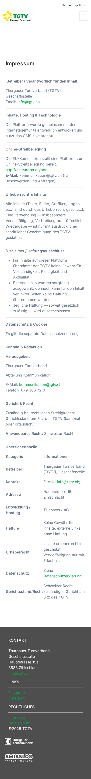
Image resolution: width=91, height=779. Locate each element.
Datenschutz (19, 723)
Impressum (18, 717)
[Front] (17, 16)
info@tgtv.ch (29, 101)
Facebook (17, 692)
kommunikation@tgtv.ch (40, 384)
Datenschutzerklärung (62, 576)
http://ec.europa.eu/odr (26, 169)
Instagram (17, 698)
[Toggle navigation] (83, 16)
